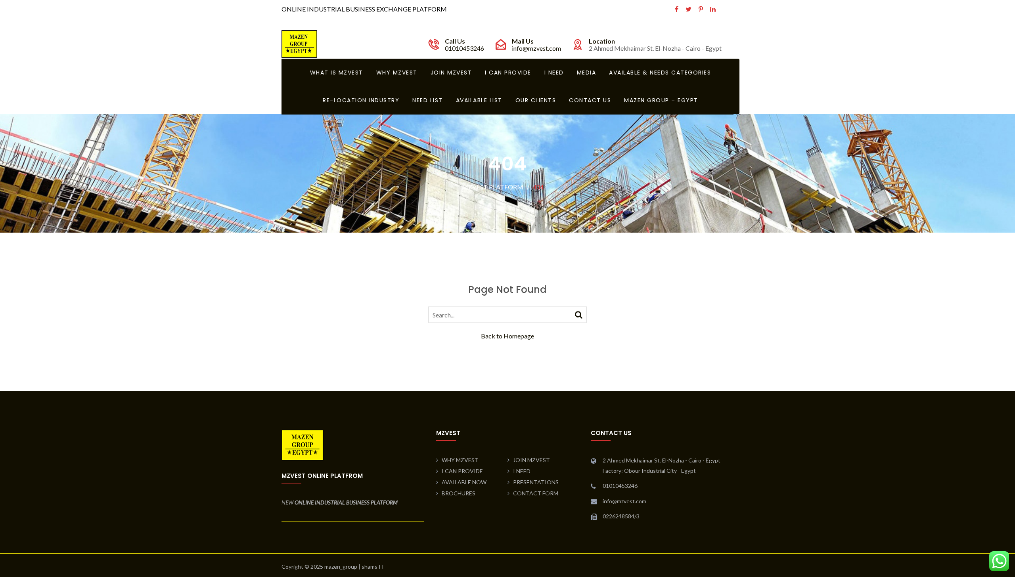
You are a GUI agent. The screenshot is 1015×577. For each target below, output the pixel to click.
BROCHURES (458, 493)
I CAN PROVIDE (508, 72)
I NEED (554, 72)
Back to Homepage (507, 335)
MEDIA (586, 72)
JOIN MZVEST (451, 72)
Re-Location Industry (361, 100)
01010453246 (464, 48)
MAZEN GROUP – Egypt (661, 100)
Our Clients (535, 100)
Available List (479, 100)
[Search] (579, 314)
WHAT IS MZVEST (336, 72)
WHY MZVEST (396, 72)
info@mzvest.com (536, 48)
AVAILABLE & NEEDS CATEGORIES (660, 72)
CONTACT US (590, 100)
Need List (427, 100)
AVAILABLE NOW (464, 482)
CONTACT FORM (535, 493)
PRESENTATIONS (536, 482)
